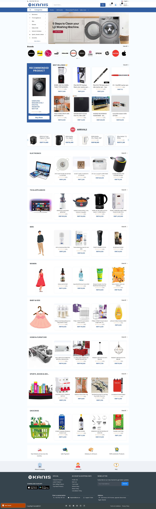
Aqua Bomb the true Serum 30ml (81, 284)
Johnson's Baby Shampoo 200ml (118, 321)
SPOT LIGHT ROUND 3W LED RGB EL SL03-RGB (63, 174)
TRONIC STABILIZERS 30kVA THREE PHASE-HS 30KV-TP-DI (118, 211)
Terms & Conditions (115, 506)
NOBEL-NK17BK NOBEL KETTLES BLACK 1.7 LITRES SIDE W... (99, 211)
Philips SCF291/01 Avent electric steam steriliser (81, 321)
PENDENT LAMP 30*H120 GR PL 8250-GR (99, 358)
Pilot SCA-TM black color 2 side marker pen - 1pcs (101, 86)
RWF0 (125, 4)
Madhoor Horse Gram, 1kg (81, 394)
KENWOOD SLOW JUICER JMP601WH (63, 211)
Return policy (75, 488)
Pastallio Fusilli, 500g (118, 431)
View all (125, 46)
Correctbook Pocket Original (118, 394)
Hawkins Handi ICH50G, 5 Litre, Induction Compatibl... (81, 211)
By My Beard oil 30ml (118, 247)
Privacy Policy (125, 506)
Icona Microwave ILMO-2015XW (120, 115)
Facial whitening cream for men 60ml (81, 248)
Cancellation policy (77, 491)
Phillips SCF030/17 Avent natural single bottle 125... (100, 321)
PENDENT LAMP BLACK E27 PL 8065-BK (118, 358)
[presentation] (27, 140)
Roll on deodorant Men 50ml (63, 247)
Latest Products (57, 482)
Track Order (75, 484)
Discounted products (72, 10)
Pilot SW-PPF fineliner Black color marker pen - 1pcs (81, 86)
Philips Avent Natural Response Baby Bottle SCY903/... (62, 321)
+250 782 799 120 (34, 1)
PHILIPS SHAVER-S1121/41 (99, 247)
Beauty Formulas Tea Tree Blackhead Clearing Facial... (99, 284)
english (126, 1)
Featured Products (58, 480)
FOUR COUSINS (81, 431)
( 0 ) (40, 111)
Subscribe (125, 483)
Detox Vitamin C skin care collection (118, 284)
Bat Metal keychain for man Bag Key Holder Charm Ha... (100, 395)
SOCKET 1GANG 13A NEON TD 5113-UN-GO (81, 174)
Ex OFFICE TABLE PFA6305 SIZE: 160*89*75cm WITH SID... (81, 358)
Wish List (74, 482)
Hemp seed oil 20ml (63, 284)
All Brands (60, 10)
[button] (54, 28)
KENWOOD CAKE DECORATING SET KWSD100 (99, 432)
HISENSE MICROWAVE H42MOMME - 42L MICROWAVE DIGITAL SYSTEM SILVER (100, 115)
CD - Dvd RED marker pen (120, 85)
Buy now (39, 117)
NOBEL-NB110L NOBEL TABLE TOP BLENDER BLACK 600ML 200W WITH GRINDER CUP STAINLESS (62, 86)
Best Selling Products (58, 484)
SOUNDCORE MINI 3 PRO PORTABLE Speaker (118, 174)
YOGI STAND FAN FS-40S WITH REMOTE (61, 115)
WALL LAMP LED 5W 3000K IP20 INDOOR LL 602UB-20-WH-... (62, 358)
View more (37, 41)
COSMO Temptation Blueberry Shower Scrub (62, 432)
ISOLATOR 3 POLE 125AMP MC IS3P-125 (62, 395)
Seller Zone (83, 10)
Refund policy (75, 486)
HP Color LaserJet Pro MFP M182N (100, 173)
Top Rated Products (58, 486)
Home (52, 10)
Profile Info (75, 480)
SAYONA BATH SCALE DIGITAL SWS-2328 (80, 115)
